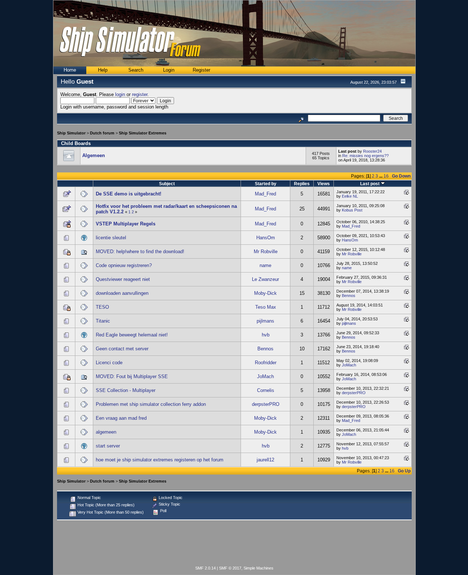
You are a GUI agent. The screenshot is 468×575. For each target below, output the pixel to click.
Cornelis (265, 390)
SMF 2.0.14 (205, 568)
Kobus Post (352, 210)
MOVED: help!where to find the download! (140, 251)
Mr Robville (266, 251)
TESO (102, 307)
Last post (370, 183)
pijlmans (265, 321)
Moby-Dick (265, 293)
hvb (265, 335)
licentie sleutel (111, 237)
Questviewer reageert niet (123, 279)
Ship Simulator (71, 133)
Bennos (348, 295)
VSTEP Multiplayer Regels (125, 223)
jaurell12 (265, 459)
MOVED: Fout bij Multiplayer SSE (132, 376)
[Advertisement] (234, 544)
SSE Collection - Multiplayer (125, 390)
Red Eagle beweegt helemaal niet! (132, 335)
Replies (302, 183)
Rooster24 (372, 151)
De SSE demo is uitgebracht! (128, 194)
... (381, 176)
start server (108, 446)
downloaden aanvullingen (122, 293)
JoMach (349, 365)
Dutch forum (102, 133)
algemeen (106, 432)
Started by (265, 183)
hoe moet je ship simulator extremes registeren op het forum (159, 459)
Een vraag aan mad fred (121, 418)
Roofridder (265, 362)
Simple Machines (258, 568)
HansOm (265, 237)
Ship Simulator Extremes (142, 133)
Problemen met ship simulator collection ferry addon (151, 404)
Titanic (103, 321)
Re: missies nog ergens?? (365, 155)
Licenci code (109, 362)
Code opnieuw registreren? (124, 265)
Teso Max (265, 307)
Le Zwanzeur (265, 279)
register (139, 94)
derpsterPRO (354, 393)
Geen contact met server (122, 348)
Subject (167, 183)
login (120, 94)
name (265, 265)
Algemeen (93, 155)
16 (386, 176)
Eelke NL (350, 196)
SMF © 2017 (230, 568)
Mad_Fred (265, 194)
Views (323, 183)
